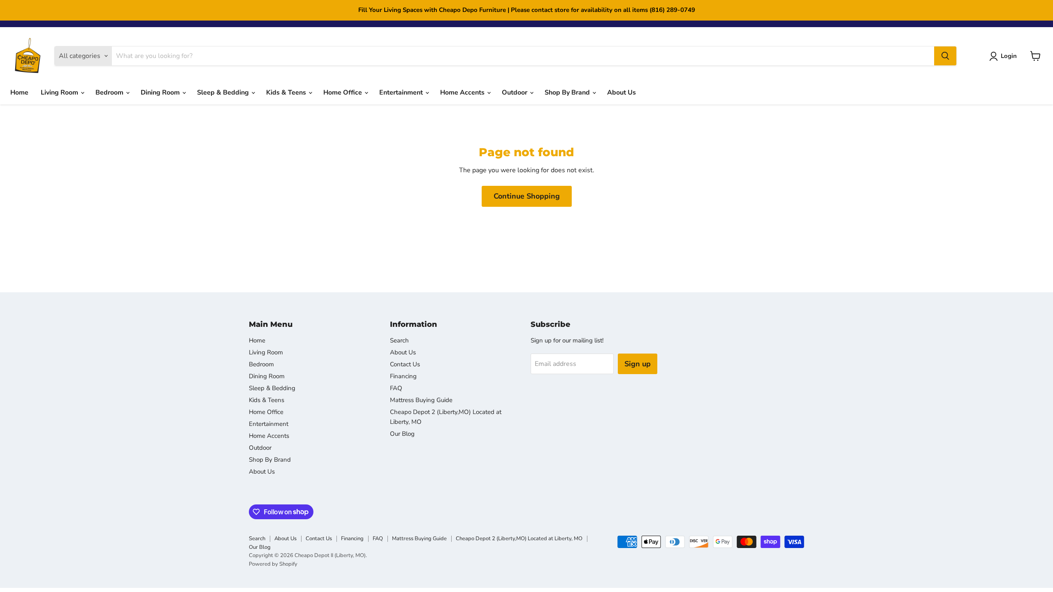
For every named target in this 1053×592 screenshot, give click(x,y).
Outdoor (515, 92)
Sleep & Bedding (223, 92)
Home (19, 92)
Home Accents (463, 92)
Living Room (60, 92)
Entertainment (401, 92)
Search (399, 340)
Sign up (637, 364)
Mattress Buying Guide (421, 400)
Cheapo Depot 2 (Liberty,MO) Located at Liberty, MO (519, 538)
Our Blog (402, 434)
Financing (403, 376)
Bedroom (110, 92)
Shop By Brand (568, 92)
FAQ (396, 388)
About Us (621, 92)
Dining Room (161, 92)
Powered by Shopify (273, 564)
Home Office (343, 92)
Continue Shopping (527, 196)
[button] (1004, 56)
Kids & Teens (287, 92)
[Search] (945, 55)
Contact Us (405, 364)
